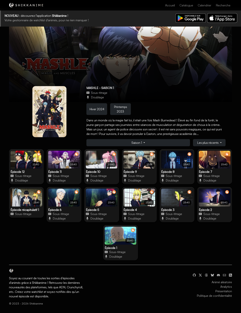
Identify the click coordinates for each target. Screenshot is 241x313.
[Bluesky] (212, 274)
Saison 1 (137, 143)
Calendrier (204, 5)
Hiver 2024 (96, 109)
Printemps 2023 (120, 109)
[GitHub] (194, 274)
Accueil (170, 5)
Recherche (223, 5)
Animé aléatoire (222, 282)
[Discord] (218, 274)
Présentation (223, 291)
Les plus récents (208, 143)
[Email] (224, 274)
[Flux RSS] (230, 274)
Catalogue (186, 5)
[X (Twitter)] (200, 274)
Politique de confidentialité (214, 296)
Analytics (226, 287)
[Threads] (206, 274)
